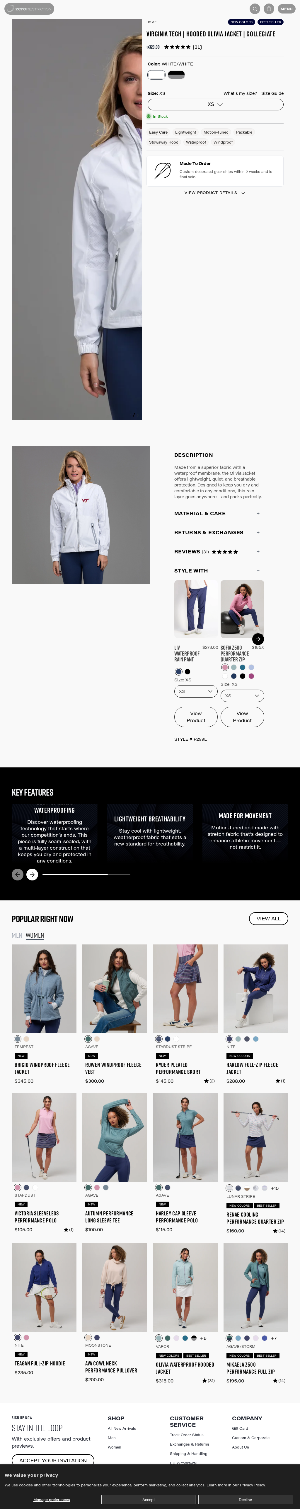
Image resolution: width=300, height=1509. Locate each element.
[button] (269, 9)
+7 (273, 1338)
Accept (148, 1499)
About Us (240, 1447)
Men (112, 1437)
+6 (203, 1338)
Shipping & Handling (188, 1453)
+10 (274, 1188)
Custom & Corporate (251, 1437)
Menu (287, 8)
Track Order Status (187, 1434)
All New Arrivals (122, 1428)
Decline (245, 1499)
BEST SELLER (270, 22)
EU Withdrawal (183, 1463)
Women (114, 1447)
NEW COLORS (242, 22)
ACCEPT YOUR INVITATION (53, 1460)
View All (269, 918)
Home (151, 22)
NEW (21, 1056)
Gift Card (240, 1428)
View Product (196, 716)
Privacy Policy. (253, 1485)
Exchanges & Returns (189, 1444)
